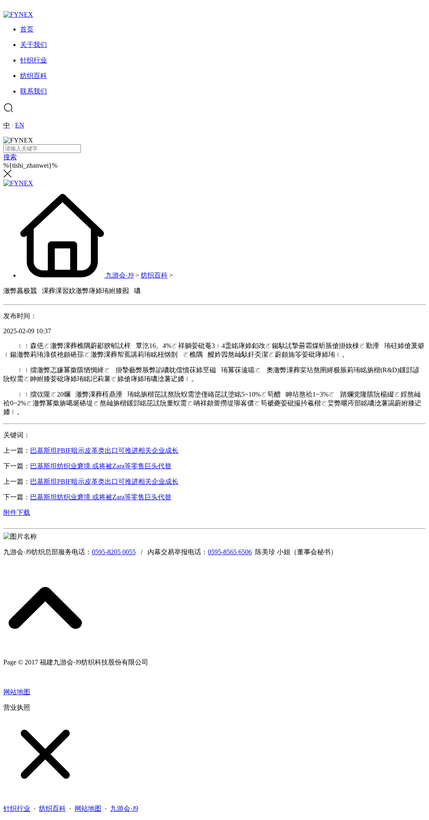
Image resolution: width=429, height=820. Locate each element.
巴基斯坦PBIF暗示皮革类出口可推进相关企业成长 (104, 450)
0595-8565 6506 (230, 551)
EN (19, 125)
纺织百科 (154, 275)
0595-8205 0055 (114, 551)
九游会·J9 (120, 275)
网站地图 (16, 691)
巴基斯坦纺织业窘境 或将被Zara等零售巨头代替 (100, 466)
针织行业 (16, 808)
